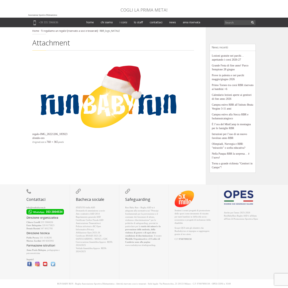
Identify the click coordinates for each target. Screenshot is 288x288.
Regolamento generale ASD (88, 217)
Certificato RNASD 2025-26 (88, 236)
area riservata (191, 22)
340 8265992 (48, 241)
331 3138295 (46, 237)
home (90, 22)
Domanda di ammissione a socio (90, 210)
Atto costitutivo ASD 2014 (88, 214)
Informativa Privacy (85, 229)
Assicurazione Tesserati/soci (88, 223)
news (172, 22)
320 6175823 (48, 225)
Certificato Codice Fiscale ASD (89, 220)
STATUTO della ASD (85, 207)
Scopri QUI (180, 228)
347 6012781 (47, 228)
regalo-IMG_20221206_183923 (49, 134)
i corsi (123, 22)
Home (35, 31)
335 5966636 (47, 222)
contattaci (156, 22)
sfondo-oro (38, 138)
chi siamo (107, 22)
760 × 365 (52, 141)
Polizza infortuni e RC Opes (88, 226)
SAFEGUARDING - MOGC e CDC (92, 239)
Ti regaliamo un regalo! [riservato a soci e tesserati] (69, 31)
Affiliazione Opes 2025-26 (88, 232)
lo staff (138, 22)
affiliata (253, 216)
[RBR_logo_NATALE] (113, 94)
